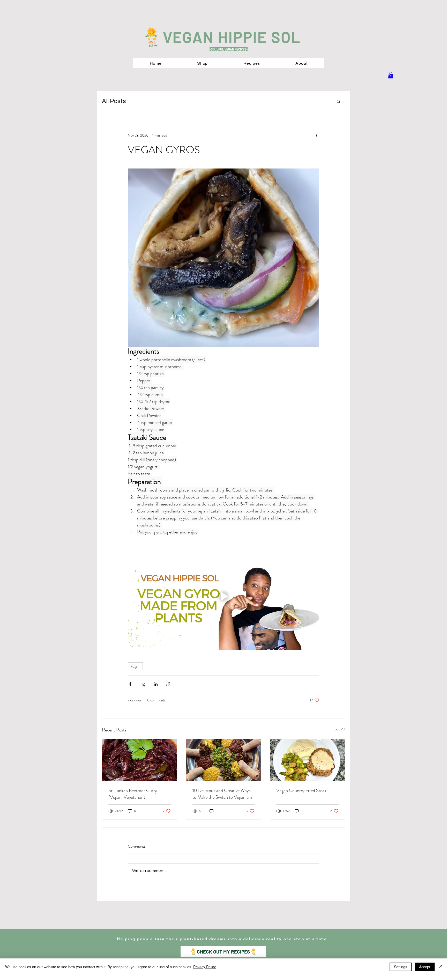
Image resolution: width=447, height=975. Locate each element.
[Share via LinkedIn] (155, 684)
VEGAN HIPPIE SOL (232, 37)
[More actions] (316, 136)
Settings (400, 966)
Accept (424, 966)
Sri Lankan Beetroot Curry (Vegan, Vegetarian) (132, 794)
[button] (390, 75)
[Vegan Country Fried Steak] (307, 760)
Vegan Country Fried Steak (301, 790)
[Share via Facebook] (130, 684)
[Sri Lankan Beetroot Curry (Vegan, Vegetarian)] (139, 760)
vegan (135, 666)
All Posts (114, 101)
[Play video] (223, 596)
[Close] (441, 967)
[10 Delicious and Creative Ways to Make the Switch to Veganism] (223, 760)
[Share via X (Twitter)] (142, 684)
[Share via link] (168, 684)
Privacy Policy (204, 966)
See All (340, 729)
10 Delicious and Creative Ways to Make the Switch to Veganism (222, 794)
